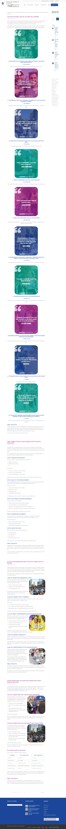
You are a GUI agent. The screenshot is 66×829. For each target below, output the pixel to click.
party (40, 773)
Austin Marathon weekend (17, 689)
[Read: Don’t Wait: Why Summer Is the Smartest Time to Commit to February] (53, 40)
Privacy (45, 813)
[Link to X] (9, 1)
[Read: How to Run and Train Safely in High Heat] (53, 53)
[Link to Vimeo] (15, 1)
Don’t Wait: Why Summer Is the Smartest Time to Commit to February (33, 810)
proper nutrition (29, 606)
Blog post (12, 18)
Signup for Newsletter (55, 12)
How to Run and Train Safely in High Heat (57, 54)
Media (45, 811)
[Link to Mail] (13, 1)
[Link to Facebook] (7, 1)
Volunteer (46, 809)
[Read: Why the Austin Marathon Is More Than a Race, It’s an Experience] (53, 63)
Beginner (9, 18)
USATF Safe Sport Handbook (50, 815)
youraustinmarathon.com (14, 481)
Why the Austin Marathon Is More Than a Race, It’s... (57, 65)
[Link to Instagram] (11, 1)
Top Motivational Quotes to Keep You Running (23, 17)
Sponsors (46, 807)
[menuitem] (15, 5)
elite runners (9, 643)
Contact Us (46, 805)
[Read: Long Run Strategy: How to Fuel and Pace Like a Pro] (53, 28)
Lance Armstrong (26, 181)
